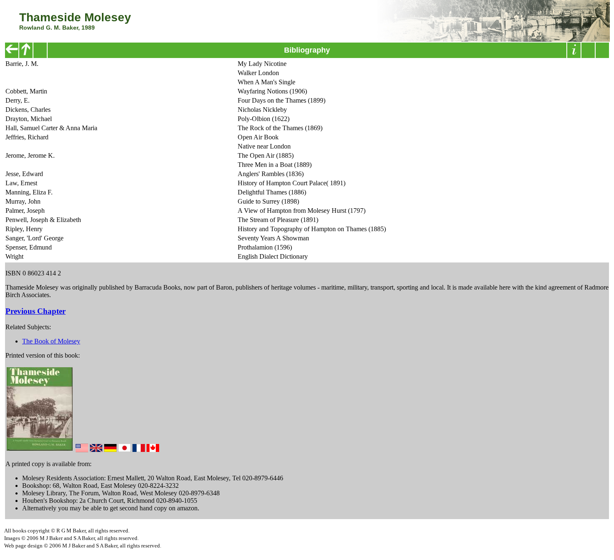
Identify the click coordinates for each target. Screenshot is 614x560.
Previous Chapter (35, 311)
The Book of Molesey (51, 341)
